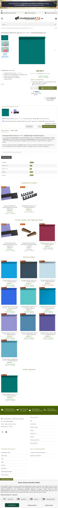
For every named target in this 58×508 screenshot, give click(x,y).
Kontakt (32, 436)
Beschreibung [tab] (4, 130)
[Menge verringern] (31, 88)
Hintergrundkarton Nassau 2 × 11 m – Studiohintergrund (10, 280)
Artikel (29, 126)
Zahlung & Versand (34, 440)
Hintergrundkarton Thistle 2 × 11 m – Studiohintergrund (10, 333)
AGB (2, 459)
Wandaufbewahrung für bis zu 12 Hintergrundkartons (29, 206)
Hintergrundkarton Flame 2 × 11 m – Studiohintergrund (48, 243)
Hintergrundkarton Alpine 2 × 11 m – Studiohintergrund (29, 307)
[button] (28, 10)
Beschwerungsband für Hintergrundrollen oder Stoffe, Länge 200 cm (21, 121)
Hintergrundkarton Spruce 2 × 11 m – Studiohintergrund (18, 118)
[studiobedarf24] (29, 18)
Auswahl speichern (32, 505)
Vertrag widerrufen (6, 479)
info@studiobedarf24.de (10, 424)
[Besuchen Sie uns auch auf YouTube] (6, 432)
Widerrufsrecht (4, 474)
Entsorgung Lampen (6, 452)
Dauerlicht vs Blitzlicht (35, 455)
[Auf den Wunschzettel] (1, 84)
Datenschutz (4, 455)
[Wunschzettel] (55, 10)
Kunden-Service (34, 427)
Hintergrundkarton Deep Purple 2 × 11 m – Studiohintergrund (48, 333)
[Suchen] (56, 24)
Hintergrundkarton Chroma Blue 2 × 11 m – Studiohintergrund (10, 307)
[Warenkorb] (56, 18)
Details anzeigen (49, 505)
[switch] (4, 499)
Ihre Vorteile (33, 424)
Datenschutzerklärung (6, 494)
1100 (31, 165)
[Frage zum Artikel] (3, 84)
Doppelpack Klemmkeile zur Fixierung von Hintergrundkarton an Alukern (29, 244)
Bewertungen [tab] (14, 130)
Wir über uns (33, 433)
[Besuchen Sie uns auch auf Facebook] (2, 432)
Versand (40, 73)
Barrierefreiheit (33, 443)
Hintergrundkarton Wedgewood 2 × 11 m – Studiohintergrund (10, 359)
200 (30, 168)
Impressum (4, 468)
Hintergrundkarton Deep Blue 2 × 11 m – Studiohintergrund (29, 280)
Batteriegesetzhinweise (6, 471)
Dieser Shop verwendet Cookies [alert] (29, 483)
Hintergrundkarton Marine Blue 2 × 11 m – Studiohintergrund (29, 333)
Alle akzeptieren (12, 505)
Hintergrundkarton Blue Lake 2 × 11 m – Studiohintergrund (48, 307)
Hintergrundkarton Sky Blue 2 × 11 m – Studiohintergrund (48, 280)
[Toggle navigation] (2, 18)
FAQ (31, 421)
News (2, 462)
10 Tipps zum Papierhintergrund (38, 452)
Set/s (40, 126)
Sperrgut (31, 162)
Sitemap (3, 465)
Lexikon (32, 430)
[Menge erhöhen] (37, 88)
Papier (31, 172)
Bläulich (31, 175)
